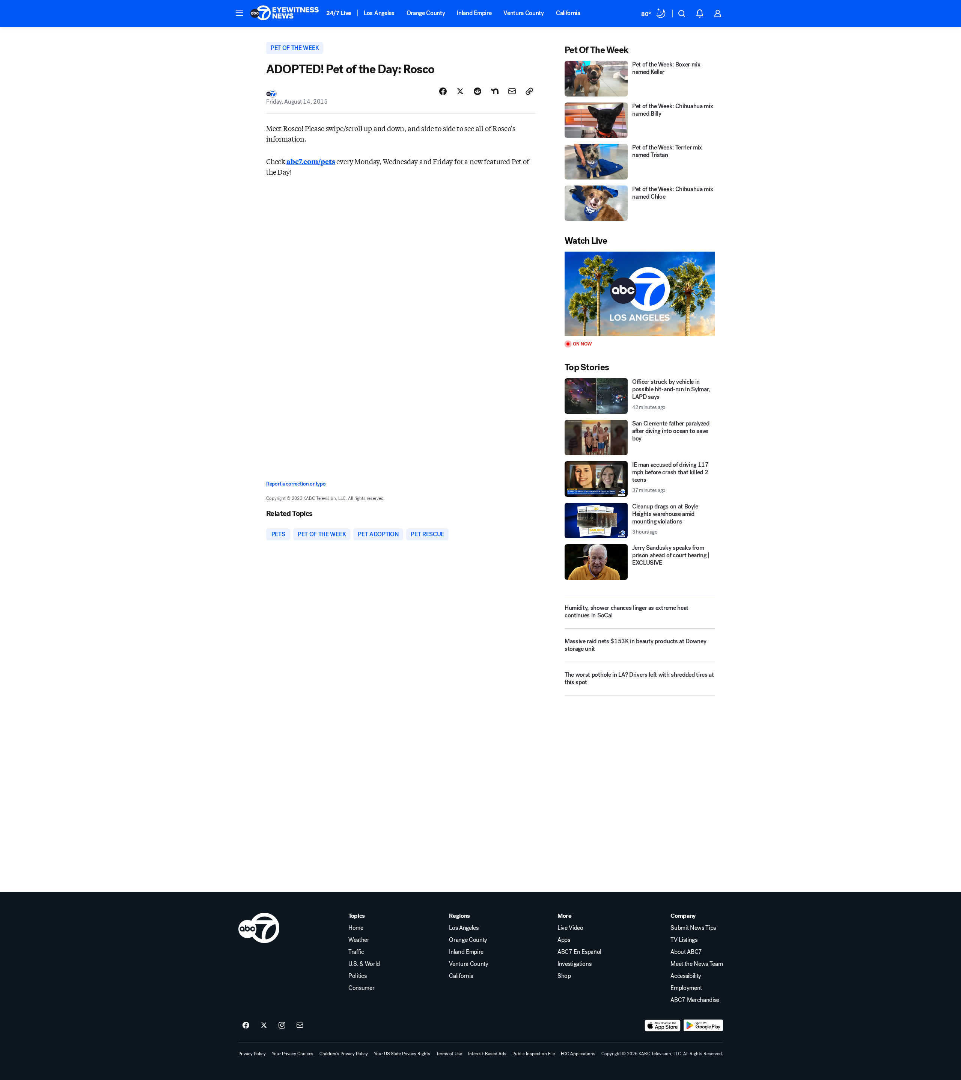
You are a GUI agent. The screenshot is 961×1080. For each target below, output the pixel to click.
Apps (563, 940)
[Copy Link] (529, 91)
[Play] (640, 294)
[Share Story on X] (460, 91)
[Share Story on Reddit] (477, 91)
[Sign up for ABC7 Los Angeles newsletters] (299, 1025)
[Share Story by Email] (512, 91)
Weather (358, 940)
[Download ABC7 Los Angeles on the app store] (663, 1026)
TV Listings (683, 940)
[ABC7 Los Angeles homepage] (284, 13)
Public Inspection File (533, 1053)
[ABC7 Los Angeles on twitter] (263, 1025)
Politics (357, 976)
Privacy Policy (252, 1053)
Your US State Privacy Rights (402, 1053)
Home (355, 928)
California (568, 13)
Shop (564, 976)
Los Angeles (379, 13)
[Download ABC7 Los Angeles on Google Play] (703, 1026)
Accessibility (685, 976)
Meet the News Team (696, 964)
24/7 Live (338, 13)
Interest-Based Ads (487, 1053)
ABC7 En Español (579, 952)
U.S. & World (364, 964)
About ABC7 (686, 952)
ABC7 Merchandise (694, 1000)
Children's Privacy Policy (343, 1053)
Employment (686, 988)
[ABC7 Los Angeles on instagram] (281, 1025)
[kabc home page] (258, 928)
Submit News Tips (693, 928)
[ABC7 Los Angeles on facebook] (245, 1025)
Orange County (426, 13)
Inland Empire (474, 13)
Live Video (570, 928)
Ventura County (523, 13)
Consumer (361, 988)
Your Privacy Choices (292, 1053)
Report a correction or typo (295, 483)
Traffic (356, 952)
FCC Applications (578, 1053)
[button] (239, 12)
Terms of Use (449, 1053)
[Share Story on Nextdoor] (494, 91)
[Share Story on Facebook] (443, 91)
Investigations (574, 964)
